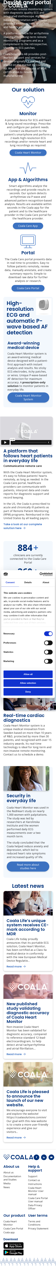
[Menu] (50, 5)
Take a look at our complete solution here (22, 526)
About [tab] (46, 582)
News (6, 1187)
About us (8, 1172)
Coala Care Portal (13, 1228)
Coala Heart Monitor (10, 1223)
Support (32, 1176)
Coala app (9, 1232)
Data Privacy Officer (35, 1207)
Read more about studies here (28, 866)
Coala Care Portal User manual (38, 1200)
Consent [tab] (10, 582)
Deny (28, 691)
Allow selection (28, 683)
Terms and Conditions (34, 1223)
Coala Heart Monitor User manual (36, 1191)
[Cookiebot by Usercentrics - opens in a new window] (40, 574)
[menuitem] (50, 5)
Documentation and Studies (12, 1178)
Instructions (35, 1184)
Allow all (28, 674)
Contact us (34, 1180)
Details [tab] (28, 582)
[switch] (48, 642)
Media (6, 1183)
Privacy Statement (38, 1228)
